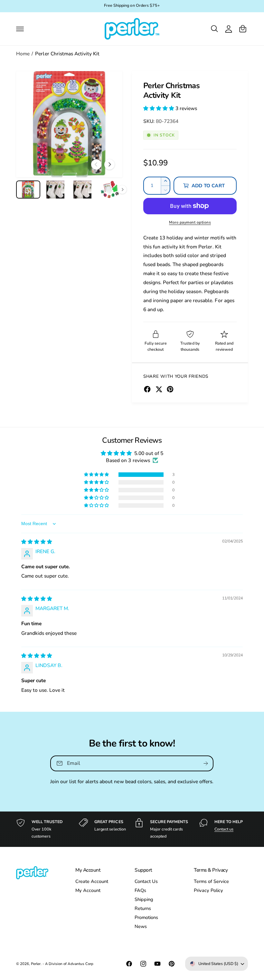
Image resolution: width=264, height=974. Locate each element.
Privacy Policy (208, 890)
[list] (132, 829)
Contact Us (146, 881)
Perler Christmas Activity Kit (67, 53)
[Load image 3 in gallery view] (83, 190)
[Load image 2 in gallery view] (55, 190)
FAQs (140, 890)
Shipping (144, 899)
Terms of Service (211, 881)
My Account (87, 890)
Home (23, 53)
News (141, 926)
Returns (143, 908)
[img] (36, 541)
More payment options (190, 222)
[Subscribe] (206, 763)
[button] (20, 29)
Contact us (223, 829)
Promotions (146, 917)
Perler (36, 963)
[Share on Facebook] (147, 389)
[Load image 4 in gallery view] (110, 190)
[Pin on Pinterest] (170, 389)
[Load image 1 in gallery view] (28, 190)
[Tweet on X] (159, 389)
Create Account (91, 881)
